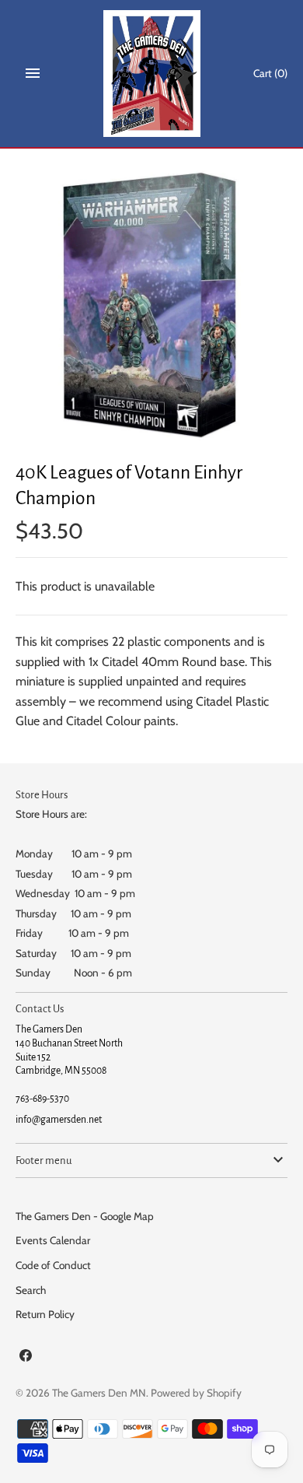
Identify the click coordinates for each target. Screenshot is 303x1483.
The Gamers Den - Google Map (85, 1216)
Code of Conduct (53, 1265)
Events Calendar (53, 1240)
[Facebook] (25, 1358)
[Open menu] (33, 73)
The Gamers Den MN (99, 1393)
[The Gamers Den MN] (151, 73)
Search (31, 1290)
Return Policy (45, 1314)
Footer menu (43, 1160)
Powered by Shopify (196, 1393)
